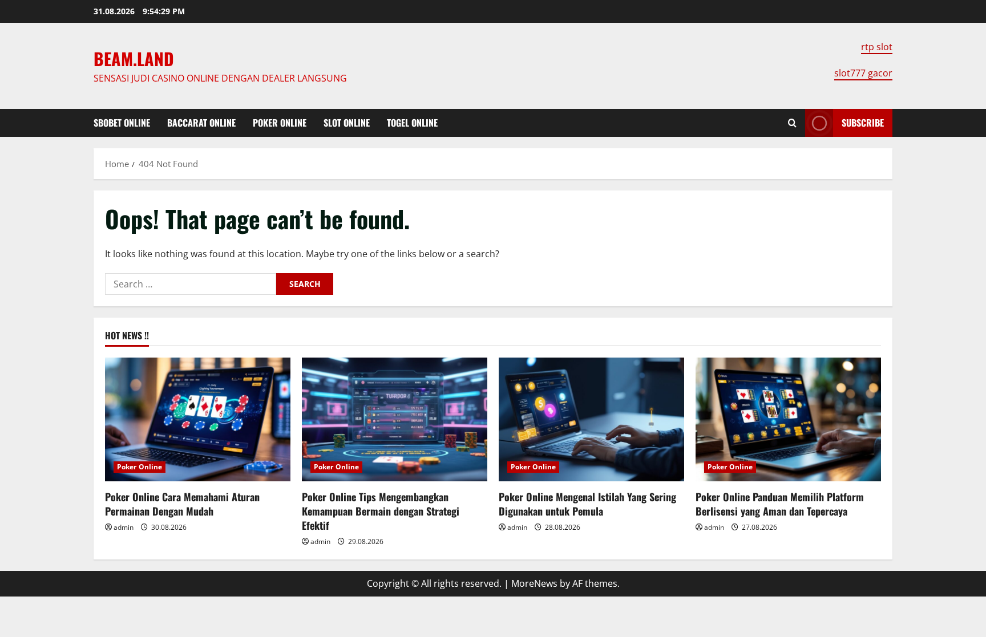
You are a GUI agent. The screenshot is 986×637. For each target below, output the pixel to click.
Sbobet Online (122, 122)
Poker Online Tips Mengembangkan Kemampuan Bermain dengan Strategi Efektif (380, 511)
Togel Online (412, 122)
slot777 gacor (863, 73)
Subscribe (863, 122)
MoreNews (534, 583)
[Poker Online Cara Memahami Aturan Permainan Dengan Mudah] (197, 419)
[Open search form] (792, 123)
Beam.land (134, 58)
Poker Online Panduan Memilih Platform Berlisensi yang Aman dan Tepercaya (780, 503)
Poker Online (279, 122)
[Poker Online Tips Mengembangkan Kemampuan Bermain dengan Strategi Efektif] (394, 419)
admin (124, 527)
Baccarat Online (201, 122)
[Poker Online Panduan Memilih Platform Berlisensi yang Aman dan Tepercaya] (788, 419)
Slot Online (347, 122)
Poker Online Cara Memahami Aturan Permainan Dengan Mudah (182, 503)
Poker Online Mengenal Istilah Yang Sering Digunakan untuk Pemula (587, 503)
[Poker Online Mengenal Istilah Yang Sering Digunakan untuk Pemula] (591, 419)
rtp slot (876, 46)
